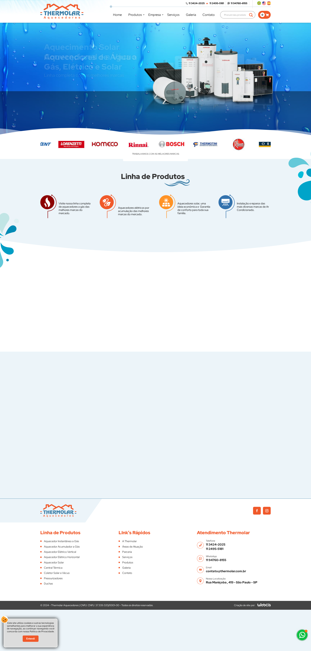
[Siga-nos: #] (267, 511)
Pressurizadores (53, 578)
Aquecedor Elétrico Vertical (60, 552)
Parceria (127, 552)
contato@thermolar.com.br (226, 571)
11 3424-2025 (197, 3)
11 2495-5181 (216, 3)
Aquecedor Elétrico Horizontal (62, 557)
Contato (208, 15)
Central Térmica (53, 568)
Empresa (154, 15)
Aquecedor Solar (54, 562)
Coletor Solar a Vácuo (57, 573)
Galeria (191, 15)
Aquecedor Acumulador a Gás (62, 546)
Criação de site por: (244, 605)
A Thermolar (129, 541)
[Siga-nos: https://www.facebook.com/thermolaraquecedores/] (257, 511)
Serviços (173, 15)
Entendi (30, 638)
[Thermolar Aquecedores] (61, 11)
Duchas (48, 583)
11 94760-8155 (239, 3)
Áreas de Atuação (132, 546)
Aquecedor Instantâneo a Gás (61, 541)
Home (117, 15)
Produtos (135, 15)
